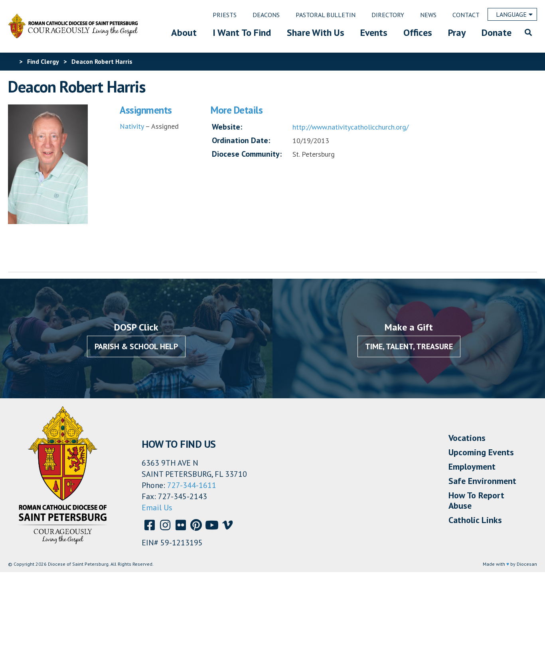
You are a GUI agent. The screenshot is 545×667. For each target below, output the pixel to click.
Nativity (132, 126)
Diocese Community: (247, 154)
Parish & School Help (136, 346)
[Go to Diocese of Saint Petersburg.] (11, 61)
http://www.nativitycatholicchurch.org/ (350, 127)
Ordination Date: (241, 140)
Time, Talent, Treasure (409, 346)
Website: (227, 127)
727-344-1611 (191, 485)
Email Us (157, 507)
